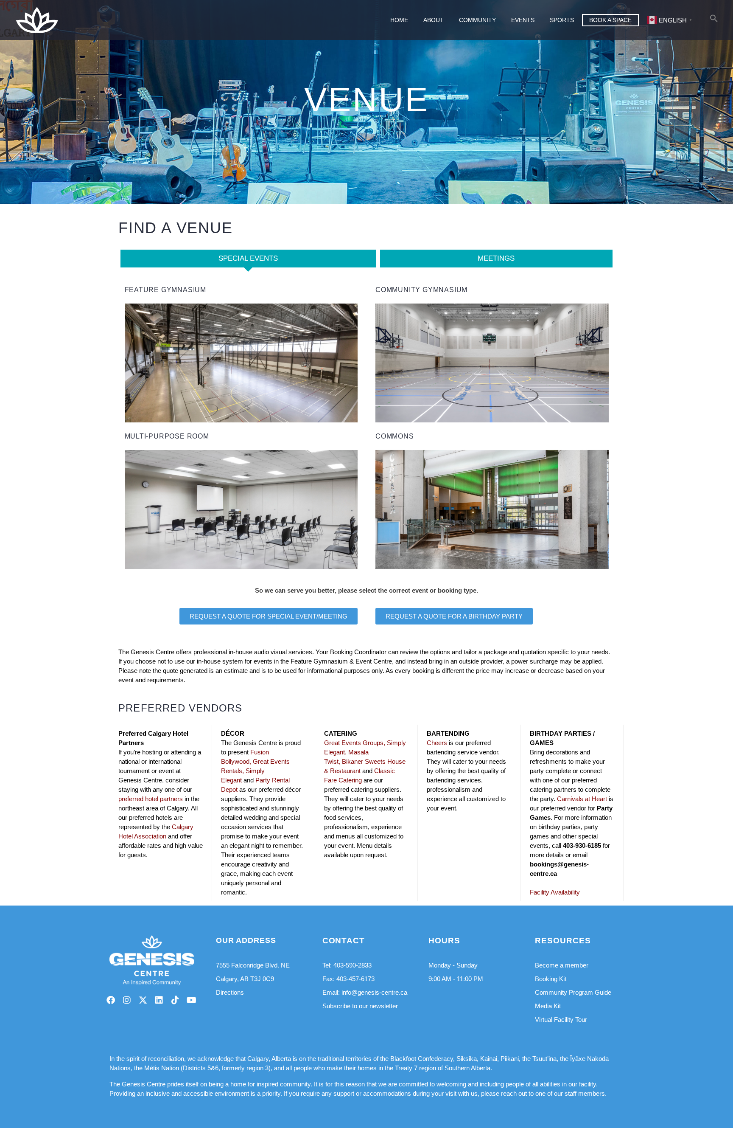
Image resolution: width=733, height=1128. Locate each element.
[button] (714, 20)
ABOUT (433, 20)
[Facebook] (110, 1000)
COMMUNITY (477, 20)
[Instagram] (127, 1000)
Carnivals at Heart (582, 799)
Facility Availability (555, 892)
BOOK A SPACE (610, 20)
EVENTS (522, 20)
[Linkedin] (159, 1000)
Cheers (437, 743)
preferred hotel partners (150, 799)
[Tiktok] (175, 1000)
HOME (399, 20)
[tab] (248, 258)
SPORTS (562, 20)
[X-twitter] (143, 1000)
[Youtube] (191, 1000)
